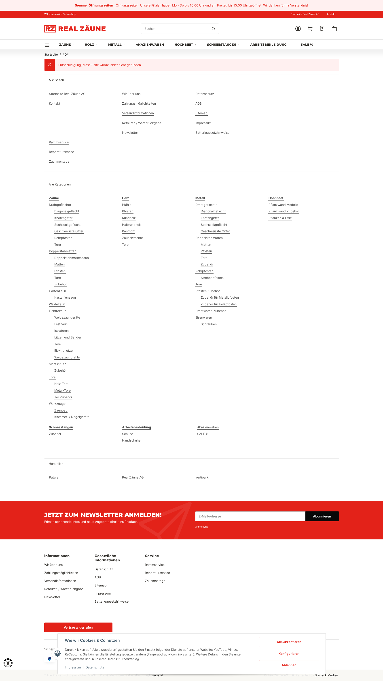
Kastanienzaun (65, 297)
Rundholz (129, 218)
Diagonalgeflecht (66, 211)
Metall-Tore (62, 390)
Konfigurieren (289, 653)
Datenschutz (95, 667)
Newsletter (52, 597)
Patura (54, 477)
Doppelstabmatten (62, 251)
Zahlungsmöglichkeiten (61, 573)
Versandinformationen (60, 581)
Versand (157, 675)
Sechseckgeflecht (67, 224)
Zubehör (60, 284)
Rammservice (155, 565)
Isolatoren (61, 330)
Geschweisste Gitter (68, 231)
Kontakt (330, 14)
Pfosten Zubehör (207, 291)
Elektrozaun (57, 311)
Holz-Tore (61, 384)
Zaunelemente (132, 238)
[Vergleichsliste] (310, 28)
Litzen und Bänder (67, 337)
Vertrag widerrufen (78, 627)
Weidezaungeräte (67, 317)
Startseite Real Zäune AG (305, 14)
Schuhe (127, 434)
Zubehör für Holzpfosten (219, 304)
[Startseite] (75, 28)
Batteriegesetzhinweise (112, 601)
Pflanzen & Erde (280, 218)
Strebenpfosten (212, 278)
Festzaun (61, 324)
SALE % (202, 434)
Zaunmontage (155, 581)
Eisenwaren (203, 317)
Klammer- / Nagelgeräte (71, 417)
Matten (59, 264)
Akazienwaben (208, 427)
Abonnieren (322, 516)
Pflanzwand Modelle (283, 205)
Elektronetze (63, 350)
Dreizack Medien (326, 675)
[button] (298, 28)
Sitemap (101, 585)
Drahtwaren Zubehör (210, 311)
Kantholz (128, 231)
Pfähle (126, 205)
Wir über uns (53, 565)
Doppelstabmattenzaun (71, 258)
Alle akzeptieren (289, 642)
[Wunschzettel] (322, 28)
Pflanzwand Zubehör (284, 211)
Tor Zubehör (63, 397)
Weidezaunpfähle (67, 357)
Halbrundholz (132, 224)
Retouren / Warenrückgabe (64, 589)
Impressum (73, 667)
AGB (98, 577)
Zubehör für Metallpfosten (220, 297)
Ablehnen (289, 665)
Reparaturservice (157, 573)
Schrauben (209, 324)
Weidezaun (57, 304)
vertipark (202, 477)
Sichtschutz (57, 364)
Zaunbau (60, 410)
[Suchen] (213, 29)
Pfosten (60, 271)
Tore (57, 244)
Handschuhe (131, 440)
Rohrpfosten (63, 238)
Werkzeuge (57, 403)
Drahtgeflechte (60, 205)
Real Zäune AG (133, 477)
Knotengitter (63, 218)
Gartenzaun (57, 291)
